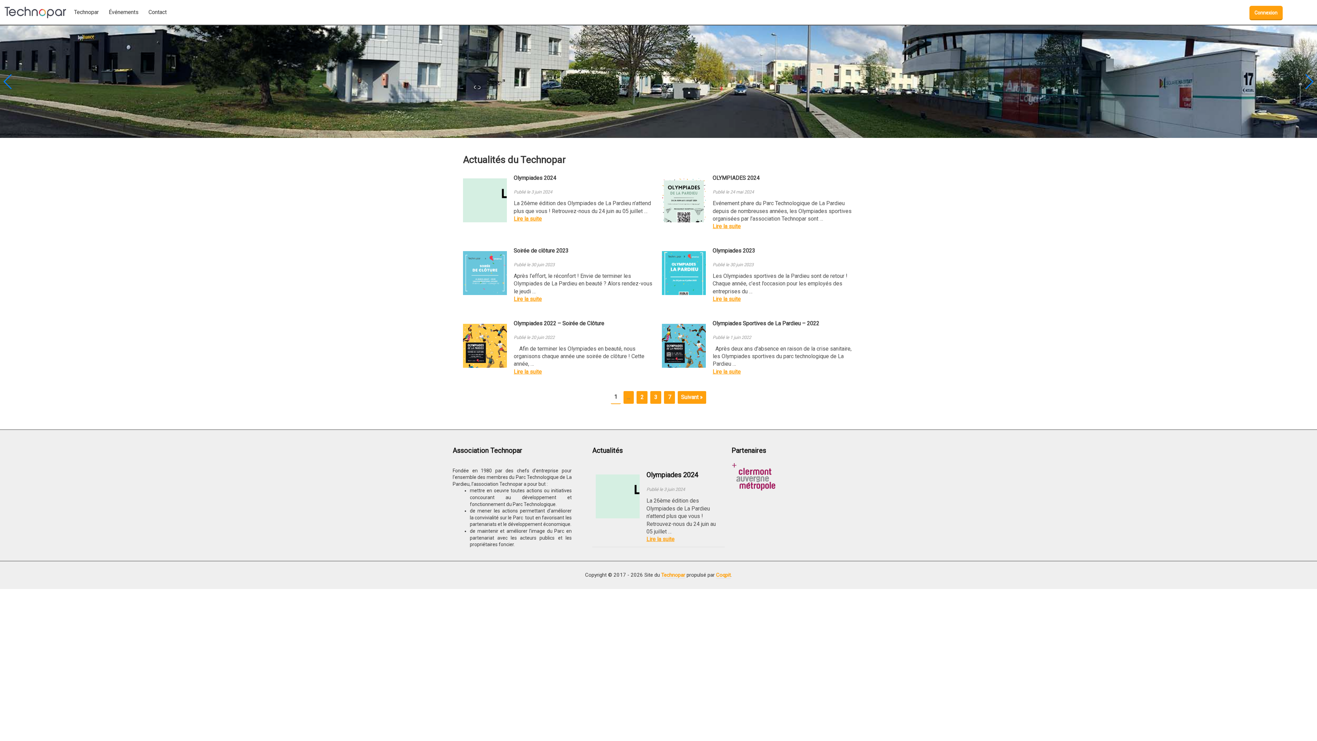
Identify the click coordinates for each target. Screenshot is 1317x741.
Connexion (1266, 12)
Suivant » (692, 397)
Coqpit (723, 575)
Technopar (673, 575)
